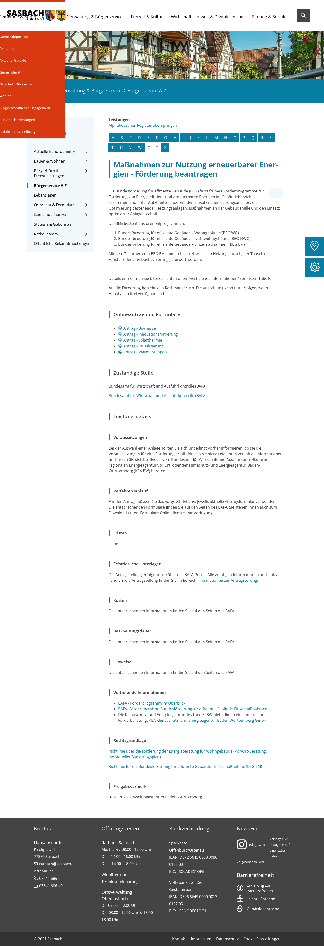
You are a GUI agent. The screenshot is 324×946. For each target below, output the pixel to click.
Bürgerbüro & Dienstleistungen (49, 173)
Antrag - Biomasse (139, 328)
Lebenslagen (45, 195)
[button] (314, 246)
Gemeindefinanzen (51, 214)
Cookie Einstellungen (262, 938)
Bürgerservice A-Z (50, 185)
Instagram (256, 844)
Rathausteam (46, 234)
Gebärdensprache (263, 908)
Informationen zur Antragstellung (227, 580)
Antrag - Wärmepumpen (145, 352)
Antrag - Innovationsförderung (150, 334)
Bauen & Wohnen (49, 161)
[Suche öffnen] (303, 15)
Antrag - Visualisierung (143, 346)
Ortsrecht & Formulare (54, 204)
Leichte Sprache (261, 898)
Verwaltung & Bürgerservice (95, 16)
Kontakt (179, 938)
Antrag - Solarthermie (142, 340)
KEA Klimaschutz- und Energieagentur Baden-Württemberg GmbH (208, 720)
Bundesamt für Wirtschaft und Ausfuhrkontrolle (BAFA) (158, 395)
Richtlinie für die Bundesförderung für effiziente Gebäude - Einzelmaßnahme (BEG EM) (185, 766)
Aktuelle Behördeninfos (55, 151)
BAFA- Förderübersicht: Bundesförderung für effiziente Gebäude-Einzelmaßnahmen (192, 709)
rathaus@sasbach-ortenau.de (53, 867)
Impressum (201, 938)
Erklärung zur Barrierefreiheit (260, 888)
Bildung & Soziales (270, 16)
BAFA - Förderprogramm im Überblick (151, 703)
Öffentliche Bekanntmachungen (62, 243)
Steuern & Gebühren (52, 224)
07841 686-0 (49, 878)
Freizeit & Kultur (147, 16)
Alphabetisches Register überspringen (143, 125)
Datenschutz (227, 938)
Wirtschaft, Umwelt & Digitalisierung (207, 16)
